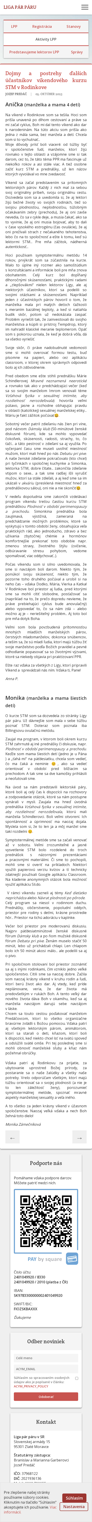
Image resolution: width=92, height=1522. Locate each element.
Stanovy (74, 26)
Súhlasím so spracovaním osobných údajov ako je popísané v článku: (41, 1382)
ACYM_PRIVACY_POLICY (31, 1386)
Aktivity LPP (46, 39)
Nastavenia (74, 1506)
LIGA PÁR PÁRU (20, 7)
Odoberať (46, 1397)
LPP (14, 26)
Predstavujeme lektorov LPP (34, 52)
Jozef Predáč (16, 94)
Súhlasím (74, 1498)
